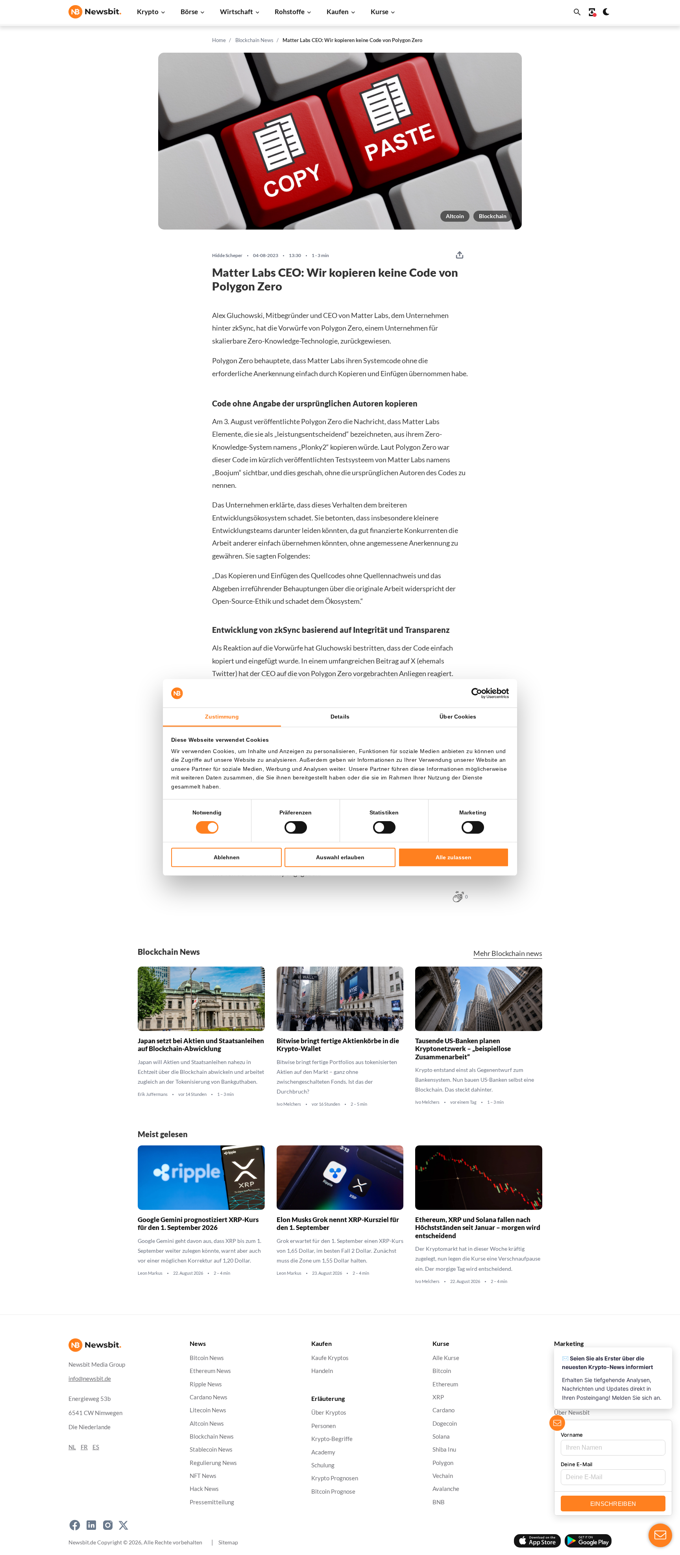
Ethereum (445, 1383)
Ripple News (206, 1383)
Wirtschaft (236, 11)
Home (219, 40)
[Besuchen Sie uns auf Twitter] (123, 1525)
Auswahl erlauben (340, 857)
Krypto (148, 11)
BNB (438, 1501)
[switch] (296, 827)
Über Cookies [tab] (458, 716)
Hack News (204, 1488)
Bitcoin (441, 1371)
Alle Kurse (445, 1358)
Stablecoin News (211, 1449)
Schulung (322, 1465)
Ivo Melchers (289, 1104)
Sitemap (228, 1541)
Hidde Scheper (227, 255)
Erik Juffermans (153, 1094)
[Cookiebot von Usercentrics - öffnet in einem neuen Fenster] (474, 693)
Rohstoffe (290, 11)
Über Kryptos (328, 1412)
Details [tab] (340, 716)
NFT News (203, 1475)
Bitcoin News (207, 1358)
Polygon (442, 1462)
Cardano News (208, 1397)
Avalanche (445, 1488)
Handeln (322, 1371)
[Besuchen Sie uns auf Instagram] (108, 1525)
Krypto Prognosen (334, 1478)
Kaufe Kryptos (330, 1358)
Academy (323, 1451)
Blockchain (492, 216)
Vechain (442, 1475)
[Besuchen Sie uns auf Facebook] (74, 1525)
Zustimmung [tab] (222, 716)
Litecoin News (208, 1410)
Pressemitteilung (212, 1501)
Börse (189, 11)
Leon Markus (150, 1273)
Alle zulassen (453, 857)
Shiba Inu (444, 1449)
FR (84, 1447)
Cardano (443, 1410)
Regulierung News (213, 1462)
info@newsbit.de (89, 1378)
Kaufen (338, 11)
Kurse (379, 11)
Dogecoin (444, 1423)
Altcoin (455, 216)
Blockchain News (254, 40)
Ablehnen (227, 857)
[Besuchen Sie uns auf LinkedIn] (91, 1525)
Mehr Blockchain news (507, 953)
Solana (441, 1436)
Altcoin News (207, 1423)
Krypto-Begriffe (332, 1439)
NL (72, 1447)
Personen (323, 1426)
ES (95, 1447)
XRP (438, 1397)
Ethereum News (210, 1371)
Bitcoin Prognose (333, 1491)
